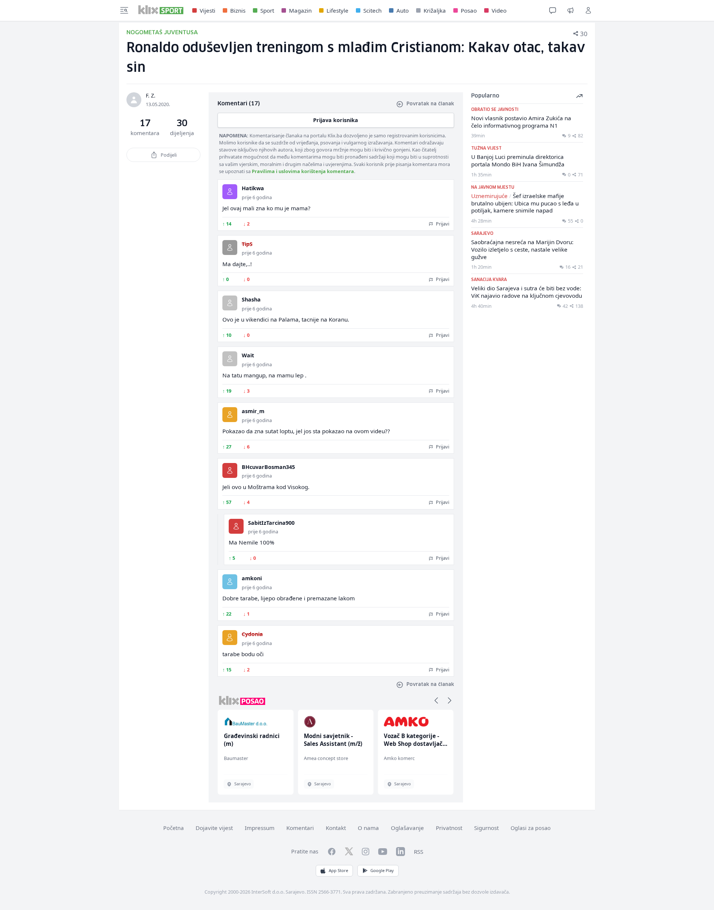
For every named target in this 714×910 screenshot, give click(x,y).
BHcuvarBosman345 (268, 466)
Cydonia (252, 634)
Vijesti (207, 10)
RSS (418, 851)
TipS (247, 244)
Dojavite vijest (214, 827)
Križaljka (435, 10)
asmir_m (253, 411)
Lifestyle (337, 10)
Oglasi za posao (531, 827)
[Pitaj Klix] (552, 10)
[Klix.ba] (160, 9)
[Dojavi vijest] (570, 10)
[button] (436, 700)
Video (499, 10)
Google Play (382, 870)
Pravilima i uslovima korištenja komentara (303, 171)
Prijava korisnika (335, 120)
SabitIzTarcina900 (271, 522)
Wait (248, 355)
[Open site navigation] (124, 10)
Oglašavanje (407, 827)
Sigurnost (486, 827)
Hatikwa (253, 188)
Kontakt (336, 827)
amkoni (252, 578)
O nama (368, 827)
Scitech (372, 10)
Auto (402, 10)
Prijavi (442, 223)
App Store (338, 870)
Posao (469, 10)
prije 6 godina (257, 197)
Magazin (300, 10)
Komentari (300, 827)
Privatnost (449, 827)
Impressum (259, 827)
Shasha (251, 299)
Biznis (237, 10)
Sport (267, 10)
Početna (173, 827)
